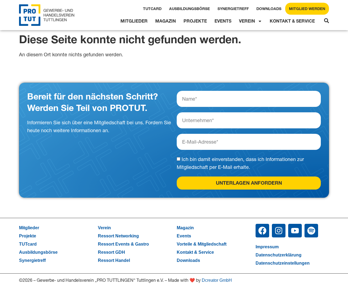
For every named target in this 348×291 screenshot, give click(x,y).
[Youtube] (295, 230)
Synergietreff (233, 8)
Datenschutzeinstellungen (283, 263)
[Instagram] (278, 230)
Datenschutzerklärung (279, 255)
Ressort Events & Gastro (123, 244)
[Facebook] (262, 230)
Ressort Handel (114, 260)
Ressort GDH (111, 252)
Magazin (165, 21)
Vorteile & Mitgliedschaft (201, 244)
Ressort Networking (118, 236)
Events (223, 21)
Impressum (267, 246)
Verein (247, 21)
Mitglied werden (307, 8)
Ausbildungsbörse (189, 8)
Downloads (268, 8)
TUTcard (152, 8)
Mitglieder (134, 21)
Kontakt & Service (292, 21)
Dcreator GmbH (217, 280)
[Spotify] (311, 230)
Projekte (195, 21)
